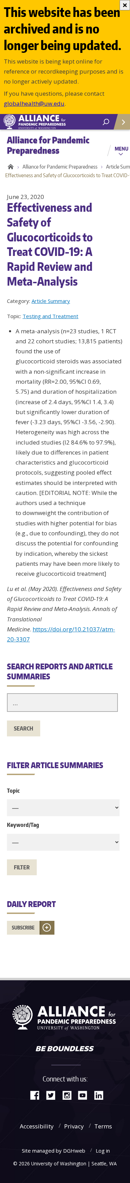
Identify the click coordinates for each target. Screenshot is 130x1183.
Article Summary (51, 300)
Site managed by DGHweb (53, 1150)
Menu (121, 148)
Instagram (69, 1095)
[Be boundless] (65, 1049)
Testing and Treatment (50, 316)
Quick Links (121, 122)
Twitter (53, 1095)
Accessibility (37, 1126)
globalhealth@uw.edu (34, 103)
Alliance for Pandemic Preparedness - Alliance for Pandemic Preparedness (52, 122)
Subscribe (23, 928)
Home (9, 166)
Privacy (74, 1126)
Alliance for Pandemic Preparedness (60, 166)
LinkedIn (101, 1095)
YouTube (85, 1095)
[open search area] (106, 122)
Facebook (37, 1095)
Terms (103, 1126)
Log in (103, 1150)
